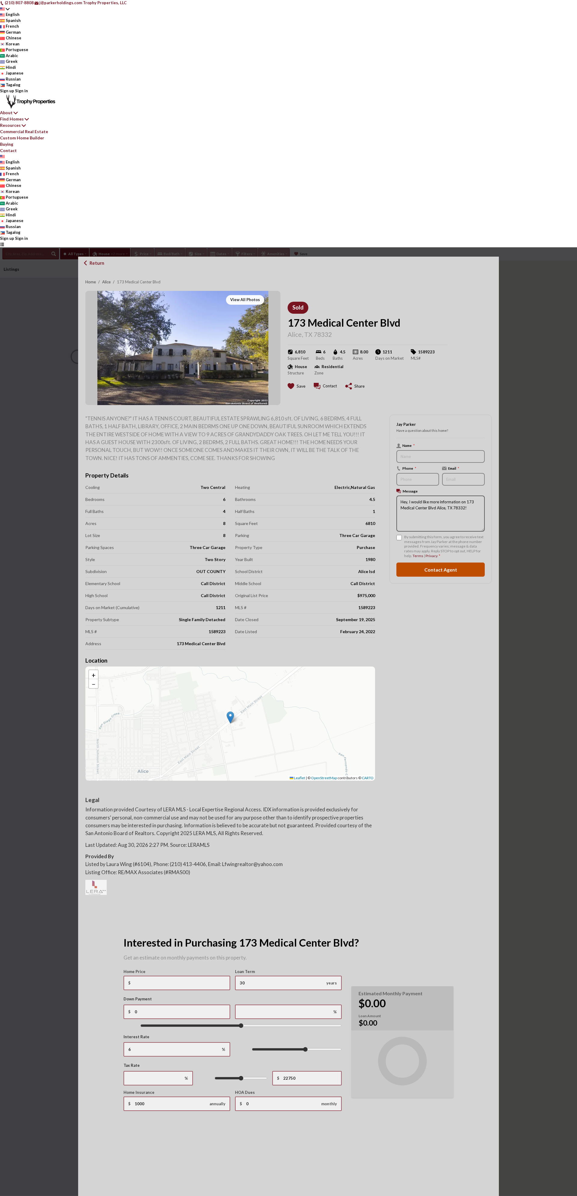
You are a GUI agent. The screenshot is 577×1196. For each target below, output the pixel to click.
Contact (8, 150)
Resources (10, 125)
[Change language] (5, 9)
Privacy (431, 556)
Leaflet (299, 778)
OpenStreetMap (324, 778)
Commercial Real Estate (24, 131)
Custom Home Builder (22, 137)
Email (453, 468)
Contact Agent (440, 569)
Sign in (21, 90)
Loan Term (245, 971)
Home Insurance (139, 1092)
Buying (6, 144)
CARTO (368, 778)
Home (90, 281)
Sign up (7, 90)
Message (410, 491)
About (6, 112)
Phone (409, 468)
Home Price (134, 971)
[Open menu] (2, 244)
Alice (106, 281)
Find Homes (12, 118)
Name (408, 445)
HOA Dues (245, 1092)
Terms (418, 556)
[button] (230, 717)
